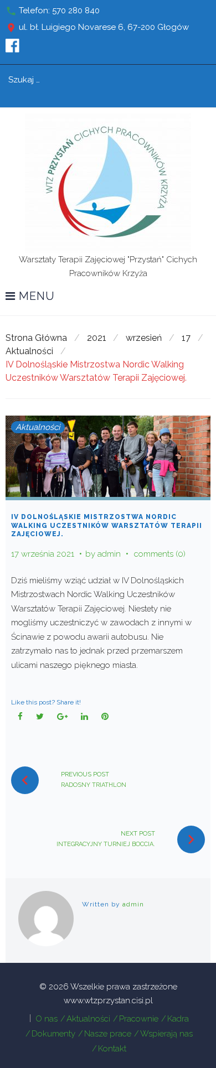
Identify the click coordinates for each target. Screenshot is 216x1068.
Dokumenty (53, 1034)
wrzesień (144, 338)
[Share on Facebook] (20, 717)
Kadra (178, 1019)
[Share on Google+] (62, 717)
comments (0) (160, 554)
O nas (46, 1019)
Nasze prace (107, 1034)
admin (109, 554)
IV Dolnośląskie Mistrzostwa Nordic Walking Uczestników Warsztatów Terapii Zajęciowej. (106, 525)
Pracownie (138, 1019)
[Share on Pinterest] (105, 717)
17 (186, 338)
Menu (35, 297)
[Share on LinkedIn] (84, 717)
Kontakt (112, 1049)
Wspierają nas (166, 1034)
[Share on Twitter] (40, 717)
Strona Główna (36, 338)
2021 (96, 338)
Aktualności (29, 351)
